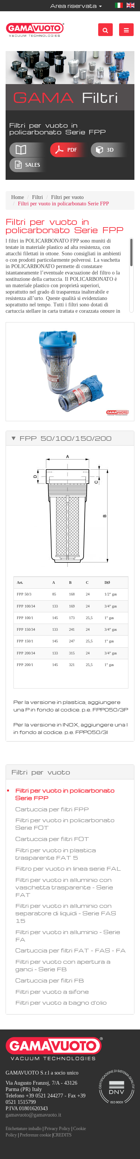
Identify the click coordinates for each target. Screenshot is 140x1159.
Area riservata (74, 5)
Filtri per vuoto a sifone (52, 991)
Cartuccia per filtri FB (49, 980)
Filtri (37, 197)
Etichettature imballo (23, 1128)
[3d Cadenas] (110, 149)
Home (17, 197)
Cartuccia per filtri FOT (52, 838)
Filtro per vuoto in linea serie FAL (68, 868)
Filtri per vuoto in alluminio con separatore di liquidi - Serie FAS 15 (65, 913)
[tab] (70, 438)
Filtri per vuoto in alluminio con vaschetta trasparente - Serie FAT (64, 887)
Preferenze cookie (35, 1135)
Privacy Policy (57, 1128)
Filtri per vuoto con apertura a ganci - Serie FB (63, 965)
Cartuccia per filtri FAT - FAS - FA (70, 950)
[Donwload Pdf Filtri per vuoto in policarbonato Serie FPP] (69, 149)
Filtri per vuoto (67, 197)
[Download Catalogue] (29, 149)
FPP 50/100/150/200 (64, 438)
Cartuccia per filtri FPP (52, 809)
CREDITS (62, 1135)
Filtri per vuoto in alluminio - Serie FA (67, 935)
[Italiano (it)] (119, 5)
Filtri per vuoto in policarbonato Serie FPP (65, 794)
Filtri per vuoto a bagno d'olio (61, 1002)
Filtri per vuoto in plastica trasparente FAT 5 (55, 853)
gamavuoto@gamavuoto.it (33, 1115)
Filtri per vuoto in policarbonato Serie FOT (65, 823)
